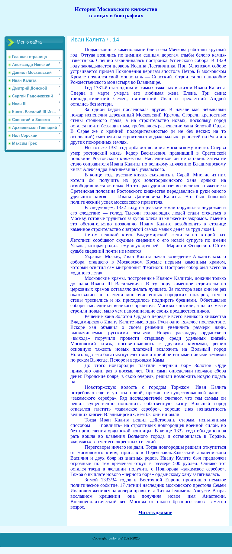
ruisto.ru (114, 538)
